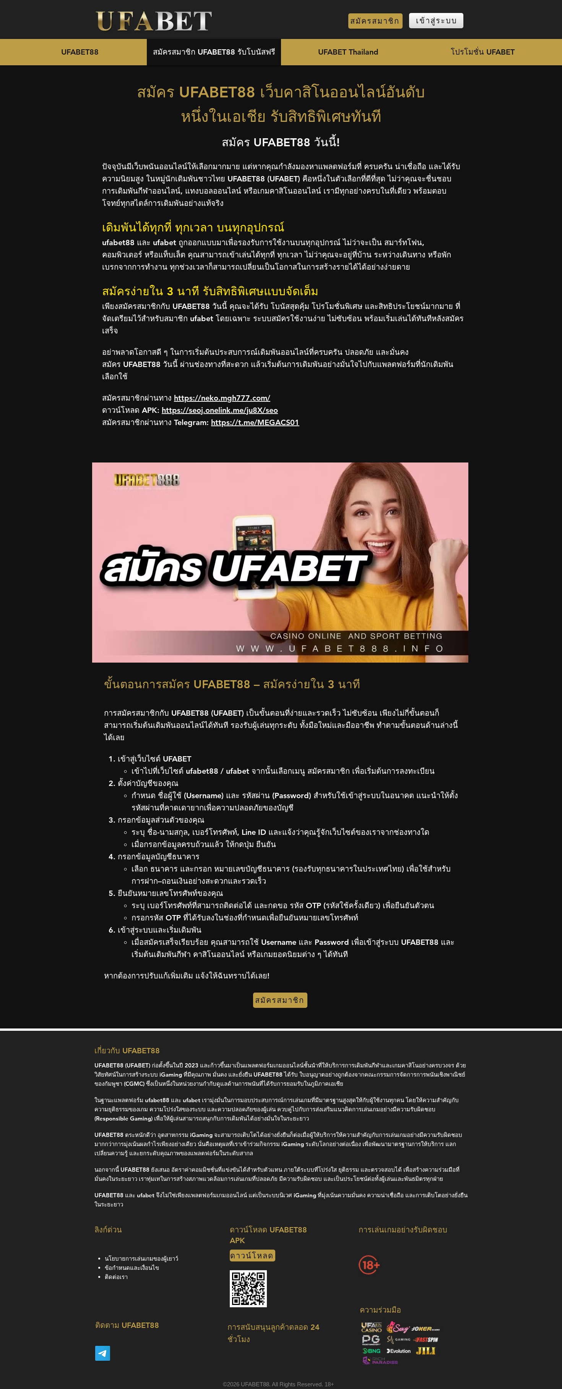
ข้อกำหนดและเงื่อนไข (132, 1267)
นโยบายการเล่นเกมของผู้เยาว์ (141, 1258)
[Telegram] (102, 1353)
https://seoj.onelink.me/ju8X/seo (220, 410)
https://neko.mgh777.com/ (222, 398)
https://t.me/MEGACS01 (255, 422)
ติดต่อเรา (116, 1277)
